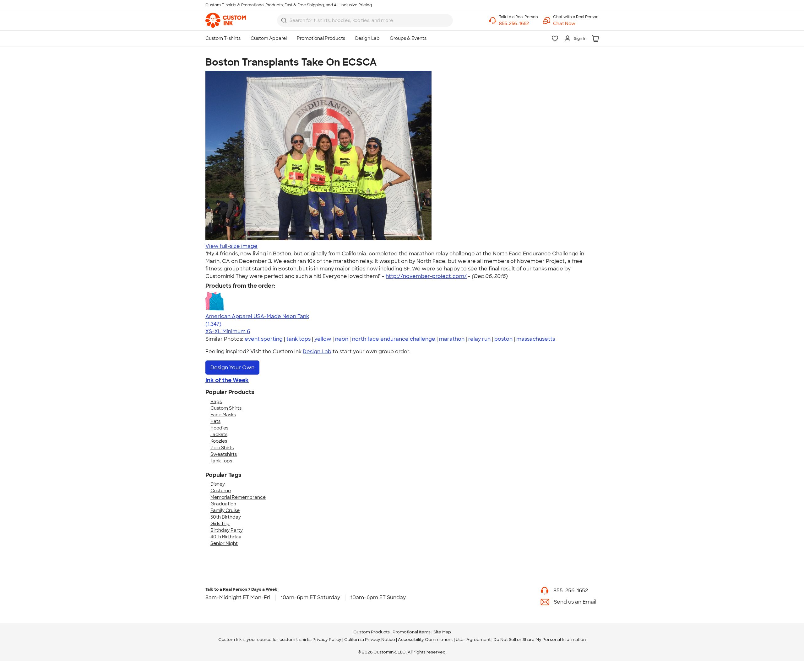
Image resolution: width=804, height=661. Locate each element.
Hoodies (219, 428)
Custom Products (371, 632)
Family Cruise (225, 510)
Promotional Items (412, 632)
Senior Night (224, 543)
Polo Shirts (222, 447)
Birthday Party (226, 530)
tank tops (298, 339)
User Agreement (473, 639)
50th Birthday (225, 517)
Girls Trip (220, 523)
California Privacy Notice (369, 639)
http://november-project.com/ (426, 276)
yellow (322, 339)
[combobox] (365, 20)
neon (341, 339)
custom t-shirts (295, 639)
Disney (217, 484)
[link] (225, 20)
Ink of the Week (227, 380)
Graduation (223, 504)
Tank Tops (221, 461)
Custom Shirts (226, 408)
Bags (216, 401)
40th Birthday (225, 537)
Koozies (218, 441)
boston (503, 339)
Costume (220, 490)
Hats (215, 421)
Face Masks (223, 415)
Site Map (442, 632)
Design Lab (317, 351)
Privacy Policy (326, 639)
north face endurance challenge (393, 339)
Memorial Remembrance (238, 497)
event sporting (264, 339)
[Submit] (284, 20)
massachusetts (535, 339)
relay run (479, 339)
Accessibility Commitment (425, 639)
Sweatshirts (223, 454)
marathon (451, 339)
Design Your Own (232, 367)
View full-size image (231, 246)
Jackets (218, 434)
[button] (576, 23)
